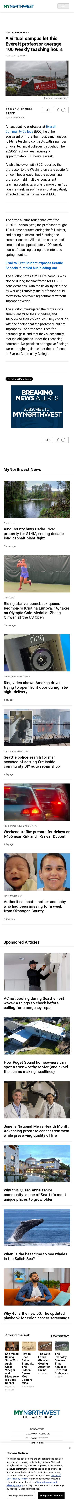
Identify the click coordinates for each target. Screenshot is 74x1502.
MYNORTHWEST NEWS (17, 32)
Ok (70, 1448)
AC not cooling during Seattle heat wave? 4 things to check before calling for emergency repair (34, 1003)
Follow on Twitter (37, 1438)
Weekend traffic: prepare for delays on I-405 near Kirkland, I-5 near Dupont (37, 834)
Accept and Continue (51, 1495)
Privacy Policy (20, 1478)
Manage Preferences (21, 1495)
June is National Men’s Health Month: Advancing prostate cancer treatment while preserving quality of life (37, 1131)
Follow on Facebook (37, 1433)
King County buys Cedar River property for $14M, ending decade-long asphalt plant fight (34, 533)
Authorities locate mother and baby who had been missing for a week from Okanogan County (35, 906)
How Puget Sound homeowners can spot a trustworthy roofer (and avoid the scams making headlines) (36, 1067)
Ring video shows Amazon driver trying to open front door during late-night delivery (36, 687)
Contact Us (37, 1429)
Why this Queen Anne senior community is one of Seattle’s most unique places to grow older (35, 1194)
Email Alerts (37, 1442)
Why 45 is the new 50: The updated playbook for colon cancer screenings (36, 1315)
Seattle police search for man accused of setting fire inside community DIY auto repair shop (32, 762)
